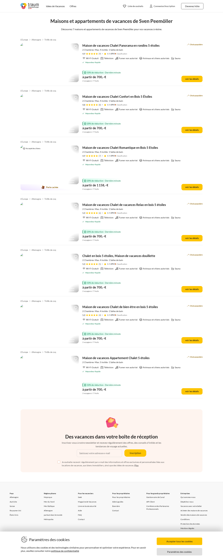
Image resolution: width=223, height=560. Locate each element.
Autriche (13, 502)
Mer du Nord (49, 502)
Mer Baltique (49, 506)
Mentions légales (187, 528)
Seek (80, 497)
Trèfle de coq (50, 39)
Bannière (116, 506)
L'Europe (24, 39)
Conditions (185, 519)
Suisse (12, 506)
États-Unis (14, 515)
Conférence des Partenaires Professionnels (157, 507)
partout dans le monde (53, 515)
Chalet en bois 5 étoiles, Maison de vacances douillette (118, 256)
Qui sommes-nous (188, 497)
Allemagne (36, 39)
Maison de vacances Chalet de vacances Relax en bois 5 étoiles (124, 205)
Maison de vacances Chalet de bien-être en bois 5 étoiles (120, 307)
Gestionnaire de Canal (155, 497)
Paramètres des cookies (179, 551)
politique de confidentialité (65, 550)
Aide (80, 510)
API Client (150, 502)
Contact (81, 519)
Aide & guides (117, 502)
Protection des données (190, 524)
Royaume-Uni (15, 510)
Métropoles (48, 519)
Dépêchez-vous (187, 502)
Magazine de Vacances (87, 502)
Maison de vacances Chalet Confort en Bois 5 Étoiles (117, 96)
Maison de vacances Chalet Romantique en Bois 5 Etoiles (120, 147)
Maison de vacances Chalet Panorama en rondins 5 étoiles (121, 45)
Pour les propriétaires (121, 497)
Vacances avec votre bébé (191, 506)
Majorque (48, 497)
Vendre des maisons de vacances (194, 515)
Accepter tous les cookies (179, 541)
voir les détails (192, 79)
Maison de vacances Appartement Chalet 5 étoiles (116, 358)
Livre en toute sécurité (87, 506)
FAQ (80, 515)
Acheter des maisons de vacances (194, 510)
